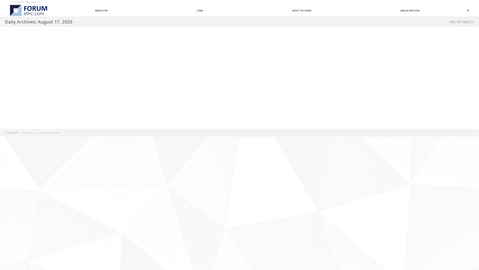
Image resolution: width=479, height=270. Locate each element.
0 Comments (26, 119)
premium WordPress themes (49, 133)
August (466, 22)
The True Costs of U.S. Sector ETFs (27, 110)
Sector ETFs (37, 119)
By (51, 119)
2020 (459, 22)
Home (452, 22)
